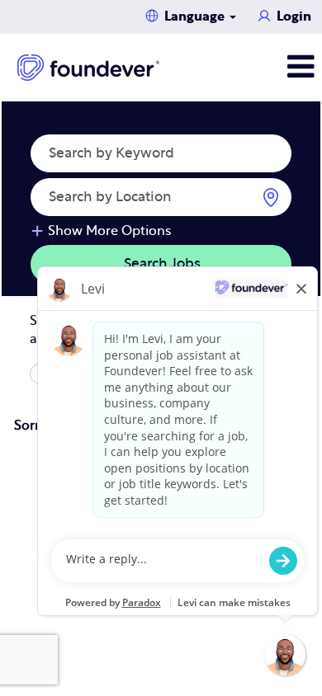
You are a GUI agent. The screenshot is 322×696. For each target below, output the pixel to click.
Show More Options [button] (109, 230)
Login (294, 16)
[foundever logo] (88, 67)
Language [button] (196, 16)
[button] (268, 67)
